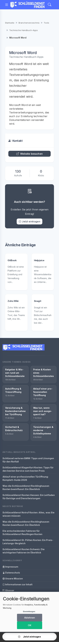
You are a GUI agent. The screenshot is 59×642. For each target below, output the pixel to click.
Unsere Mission (14, 578)
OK (29, 625)
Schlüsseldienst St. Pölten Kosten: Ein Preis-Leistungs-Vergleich (28, 542)
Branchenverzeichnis (29, 22)
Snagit (37, 301)
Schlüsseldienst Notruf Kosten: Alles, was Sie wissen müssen (28, 514)
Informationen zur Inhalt (18, 584)
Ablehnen (29, 617)
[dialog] (29, 612)
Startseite (9, 22)
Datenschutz (12, 572)
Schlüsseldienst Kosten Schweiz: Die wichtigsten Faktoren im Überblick (24, 551)
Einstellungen (29, 611)
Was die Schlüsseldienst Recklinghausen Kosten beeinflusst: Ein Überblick (26, 487)
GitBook (12, 260)
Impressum (11, 566)
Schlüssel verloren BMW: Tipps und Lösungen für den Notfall (28, 460)
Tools (46, 22)
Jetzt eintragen (31, 221)
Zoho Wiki (13, 301)
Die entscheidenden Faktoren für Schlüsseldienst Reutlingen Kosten (22, 532)
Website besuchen (31, 153)
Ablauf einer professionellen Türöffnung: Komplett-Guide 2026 (25, 478)
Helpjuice (39, 260)
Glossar (9, 590)
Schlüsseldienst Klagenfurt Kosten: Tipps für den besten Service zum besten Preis (28, 469)
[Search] (50, 5)
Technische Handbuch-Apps (23, 30)
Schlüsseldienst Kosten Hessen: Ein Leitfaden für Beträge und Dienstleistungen (29, 497)
